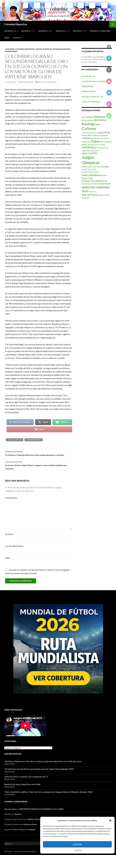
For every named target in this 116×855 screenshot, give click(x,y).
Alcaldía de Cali (88, 76)
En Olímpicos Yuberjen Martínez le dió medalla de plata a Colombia (34, 453)
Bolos (103, 119)
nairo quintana (90, 175)
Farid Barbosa (27, 82)
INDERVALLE (88, 86)
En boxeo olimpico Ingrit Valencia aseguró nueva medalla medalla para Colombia (36, 465)
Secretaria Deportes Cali (92, 96)
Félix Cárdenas (106, 142)
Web (7, 558)
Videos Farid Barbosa (91, 101)
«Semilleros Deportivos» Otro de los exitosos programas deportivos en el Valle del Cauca (42, 761)
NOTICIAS (78, 850)
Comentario (11, 497)
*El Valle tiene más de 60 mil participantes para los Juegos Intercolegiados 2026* (39, 769)
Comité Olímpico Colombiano (95, 81)
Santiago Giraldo (104, 184)
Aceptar (77, 844)
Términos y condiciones (100, 31)
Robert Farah (86, 184)
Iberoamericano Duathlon (96, 145)
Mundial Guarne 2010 (89, 169)
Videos (7, 38)
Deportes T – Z (78, 31)
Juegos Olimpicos (14, 440)
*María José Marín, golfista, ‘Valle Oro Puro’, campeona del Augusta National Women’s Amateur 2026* (48, 792)
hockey (84, 144)
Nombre (9, 534)
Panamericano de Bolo (92, 181)
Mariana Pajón (87, 167)
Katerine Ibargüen (34, 440)
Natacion (103, 175)
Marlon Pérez (96, 167)
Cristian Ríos (86, 142)
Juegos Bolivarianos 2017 (90, 151)
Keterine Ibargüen (61, 49)
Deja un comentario (47, 82)
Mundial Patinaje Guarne (90, 172)
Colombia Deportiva (15, 24)
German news (10, 809)
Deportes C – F (27, 31)
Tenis (85, 191)
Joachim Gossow (103, 148)
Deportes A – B (10, 31)
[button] (110, 820)
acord (84, 117)
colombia (86, 138)
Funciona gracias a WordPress (25, 851)
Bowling (88, 124)
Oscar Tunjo (87, 178)
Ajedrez (18, 814)
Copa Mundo (94, 138)
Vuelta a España (104, 195)
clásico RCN (104, 132)
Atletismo (10, 49)
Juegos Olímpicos (44, 49)
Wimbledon (86, 198)
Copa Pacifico (104, 138)
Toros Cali (92, 191)
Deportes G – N (44, 31)
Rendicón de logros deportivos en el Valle (22, 784)
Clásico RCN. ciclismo (90, 135)
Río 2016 (94, 184)
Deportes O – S (61, 31)
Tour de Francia (90, 194)
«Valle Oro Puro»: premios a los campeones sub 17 (26, 776)
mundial (105, 166)
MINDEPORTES (11, 51)
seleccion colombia (95, 187)
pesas (105, 181)
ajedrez (90, 117)
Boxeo (97, 124)
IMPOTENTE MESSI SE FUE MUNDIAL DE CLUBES (41, 809)
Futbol (95, 141)
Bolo (96, 119)
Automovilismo (88, 120)
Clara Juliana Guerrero (89, 133)
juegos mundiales (90, 153)
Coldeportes (103, 135)
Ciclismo (89, 128)
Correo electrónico (15, 546)
